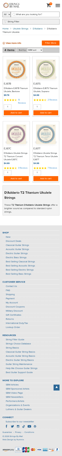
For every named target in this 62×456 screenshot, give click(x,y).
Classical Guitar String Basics (20, 352)
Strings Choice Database (18, 344)
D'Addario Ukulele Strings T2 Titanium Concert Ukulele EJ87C (15, 156)
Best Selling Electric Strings (20, 270)
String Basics (12, 348)
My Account (12, 303)
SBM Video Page (14, 393)
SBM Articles (12, 385)
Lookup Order (13, 327)
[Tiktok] (23, 427)
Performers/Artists (15, 401)
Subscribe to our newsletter (20, 422)
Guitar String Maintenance (19, 364)
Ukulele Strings (20, 29)
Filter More (50, 43)
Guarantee (7, 432)
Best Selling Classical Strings (20, 262)
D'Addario (38, 29)
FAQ (8, 290)
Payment (10, 298)
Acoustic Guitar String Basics (20, 356)
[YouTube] (29, 427)
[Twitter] (12, 427)
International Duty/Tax (17, 323)
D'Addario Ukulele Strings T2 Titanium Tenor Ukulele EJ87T (45, 156)
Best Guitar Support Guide (19, 372)
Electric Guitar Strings (17, 253)
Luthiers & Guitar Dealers (19, 409)
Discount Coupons (15, 307)
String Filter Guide (15, 339)
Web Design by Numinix (13, 440)
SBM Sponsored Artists (17, 389)
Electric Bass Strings (16, 257)
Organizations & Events (18, 405)
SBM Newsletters (14, 397)
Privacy (18, 432)
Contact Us (11, 286)
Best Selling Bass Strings (18, 274)
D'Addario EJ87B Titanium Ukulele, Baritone (16, 90)
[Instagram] (18, 427)
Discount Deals (13, 241)
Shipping (10, 294)
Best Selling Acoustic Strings (20, 266)
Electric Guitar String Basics (20, 360)
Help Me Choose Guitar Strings (22, 368)
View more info (13, 43)
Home (5, 29)
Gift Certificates (13, 315)
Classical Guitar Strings (17, 245)
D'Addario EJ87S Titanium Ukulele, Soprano (45, 90)
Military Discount (14, 311)
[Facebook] (6, 427)
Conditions (29, 432)
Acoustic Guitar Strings (17, 249)
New (8, 237)
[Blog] (34, 427)
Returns (10, 319)
